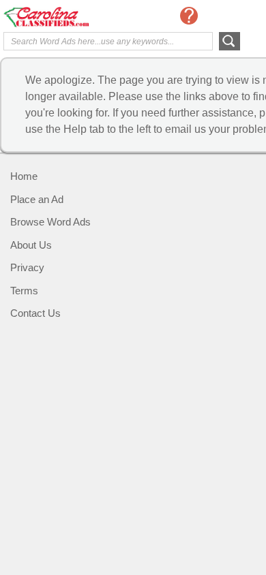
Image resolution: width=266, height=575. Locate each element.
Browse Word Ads (50, 222)
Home (24, 176)
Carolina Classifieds (58, 17)
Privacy (27, 267)
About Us (31, 245)
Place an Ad (36, 199)
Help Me (189, 16)
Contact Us (35, 313)
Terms (24, 290)
